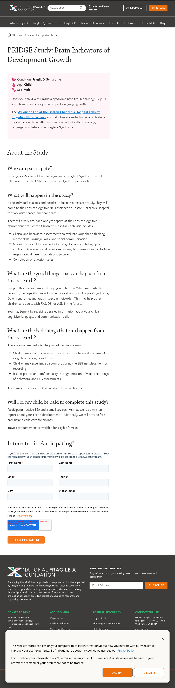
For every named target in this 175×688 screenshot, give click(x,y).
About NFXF (148, 23)
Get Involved (130, 23)
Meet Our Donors (60, 629)
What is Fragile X (19, 23)
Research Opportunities (41, 35)
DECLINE (149, 672)
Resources (98, 23)
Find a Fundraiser (59, 623)
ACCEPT (117, 672)
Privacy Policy (125, 650)
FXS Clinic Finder (102, 629)
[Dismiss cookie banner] (162, 638)
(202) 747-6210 (142, 629)
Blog (162, 23)
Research (114, 23)
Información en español (99, 8)
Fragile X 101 (99, 618)
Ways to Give (57, 618)
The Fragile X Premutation (73, 23)
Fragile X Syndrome (43, 23)
